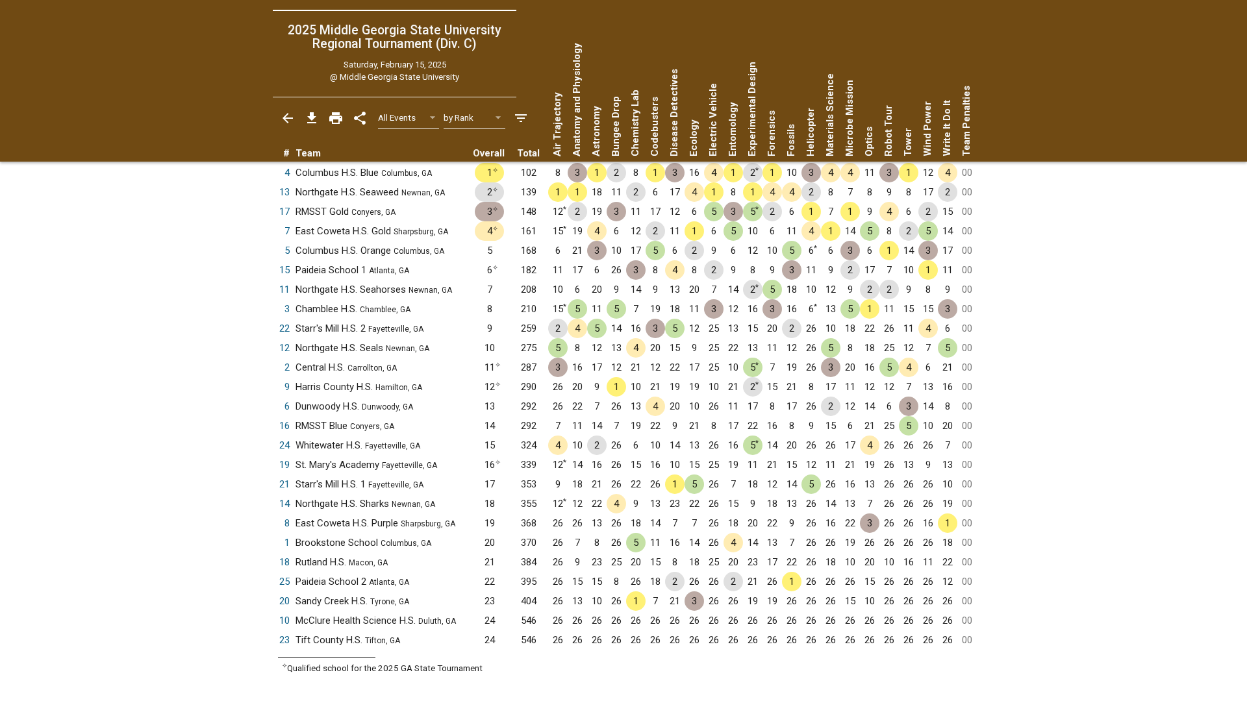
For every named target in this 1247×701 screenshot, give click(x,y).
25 (284, 581)
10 (284, 620)
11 (284, 289)
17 (284, 211)
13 (284, 192)
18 (284, 562)
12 (284, 348)
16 (284, 426)
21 (284, 484)
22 (284, 328)
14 (284, 504)
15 (284, 270)
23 (284, 640)
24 (284, 445)
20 (284, 601)
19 (284, 465)
